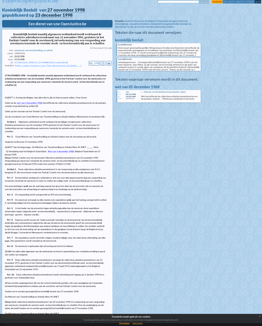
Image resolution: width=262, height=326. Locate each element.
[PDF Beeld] (103, 63)
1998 (80, 9)
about (232, 2)
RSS (225, 2)
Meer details (138, 323)
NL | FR (94, 63)
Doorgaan (124, 323)
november (63, 9)
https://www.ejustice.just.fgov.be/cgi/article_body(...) (48, 65)
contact (250, 2)
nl (257, 2)
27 (49, 9)
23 (37, 15)
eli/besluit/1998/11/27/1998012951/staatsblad (41, 62)
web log (240, 2)
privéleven (217, 2)
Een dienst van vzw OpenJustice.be (57, 24)
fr (259, 2)
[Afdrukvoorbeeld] (109, 63)
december (51, 15)
